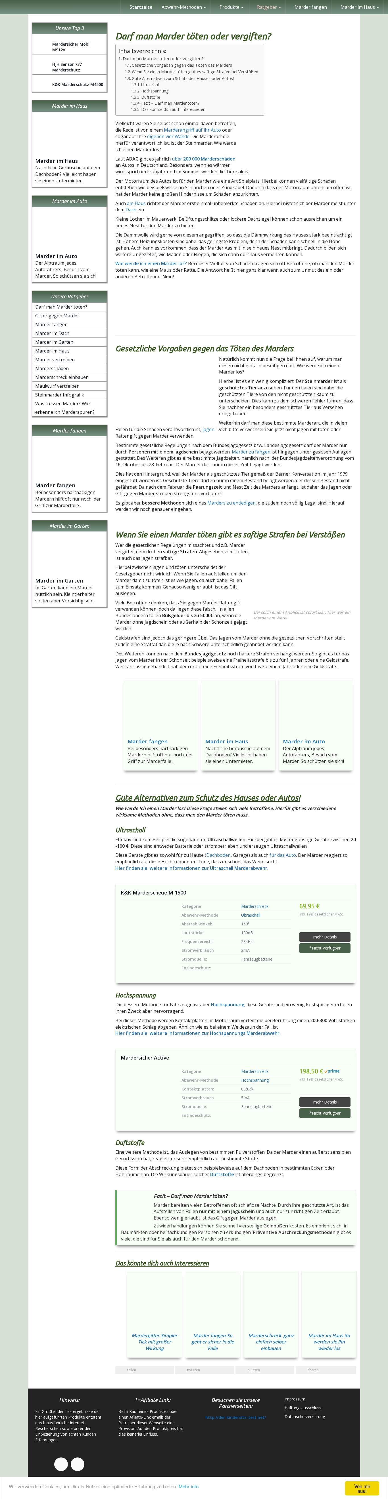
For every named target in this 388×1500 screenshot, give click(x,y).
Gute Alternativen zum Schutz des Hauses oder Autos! (183, 78)
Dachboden (218, 855)
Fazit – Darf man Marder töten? (171, 103)
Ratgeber (267, 7)
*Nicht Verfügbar (325, 948)
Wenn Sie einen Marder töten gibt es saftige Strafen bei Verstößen (195, 71)
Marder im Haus (226, 741)
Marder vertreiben (55, 359)
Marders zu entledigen (231, 503)
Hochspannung (154, 91)
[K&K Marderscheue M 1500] (146, 925)
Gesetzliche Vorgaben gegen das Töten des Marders (182, 65)
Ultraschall (150, 84)
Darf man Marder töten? (61, 307)
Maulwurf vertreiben (57, 386)
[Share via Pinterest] (381, 497)
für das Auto (283, 855)
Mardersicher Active (145, 1057)
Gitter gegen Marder (57, 316)
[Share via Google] (381, 470)
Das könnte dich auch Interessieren (173, 109)
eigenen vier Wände (168, 136)
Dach (131, 209)
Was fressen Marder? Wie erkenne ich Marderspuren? (65, 407)
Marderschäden (52, 368)
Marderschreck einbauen (62, 377)
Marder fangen (310, 7)
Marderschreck (254, 906)
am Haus (136, 203)
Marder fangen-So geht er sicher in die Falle (212, 1342)
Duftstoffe (150, 97)
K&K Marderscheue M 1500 (153, 892)
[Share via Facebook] (381, 456)
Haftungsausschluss (303, 1407)
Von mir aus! (362, 1488)
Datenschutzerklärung (305, 1416)
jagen (208, 429)
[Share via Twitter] (381, 483)
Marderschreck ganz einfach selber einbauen (271, 1342)
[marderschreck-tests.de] (4, 7)
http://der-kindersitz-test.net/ (235, 1417)
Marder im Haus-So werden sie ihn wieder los (329, 1342)
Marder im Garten (54, 342)
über (203, 159)
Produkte (229, 7)
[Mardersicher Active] (146, 1090)
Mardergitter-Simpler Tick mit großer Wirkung (154, 1342)
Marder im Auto (304, 741)
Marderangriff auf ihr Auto (192, 130)
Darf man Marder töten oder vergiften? (163, 58)
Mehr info (189, 1486)
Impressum (295, 1399)
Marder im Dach (52, 333)
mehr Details (325, 937)
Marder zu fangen (250, 452)
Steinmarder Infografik (59, 395)
